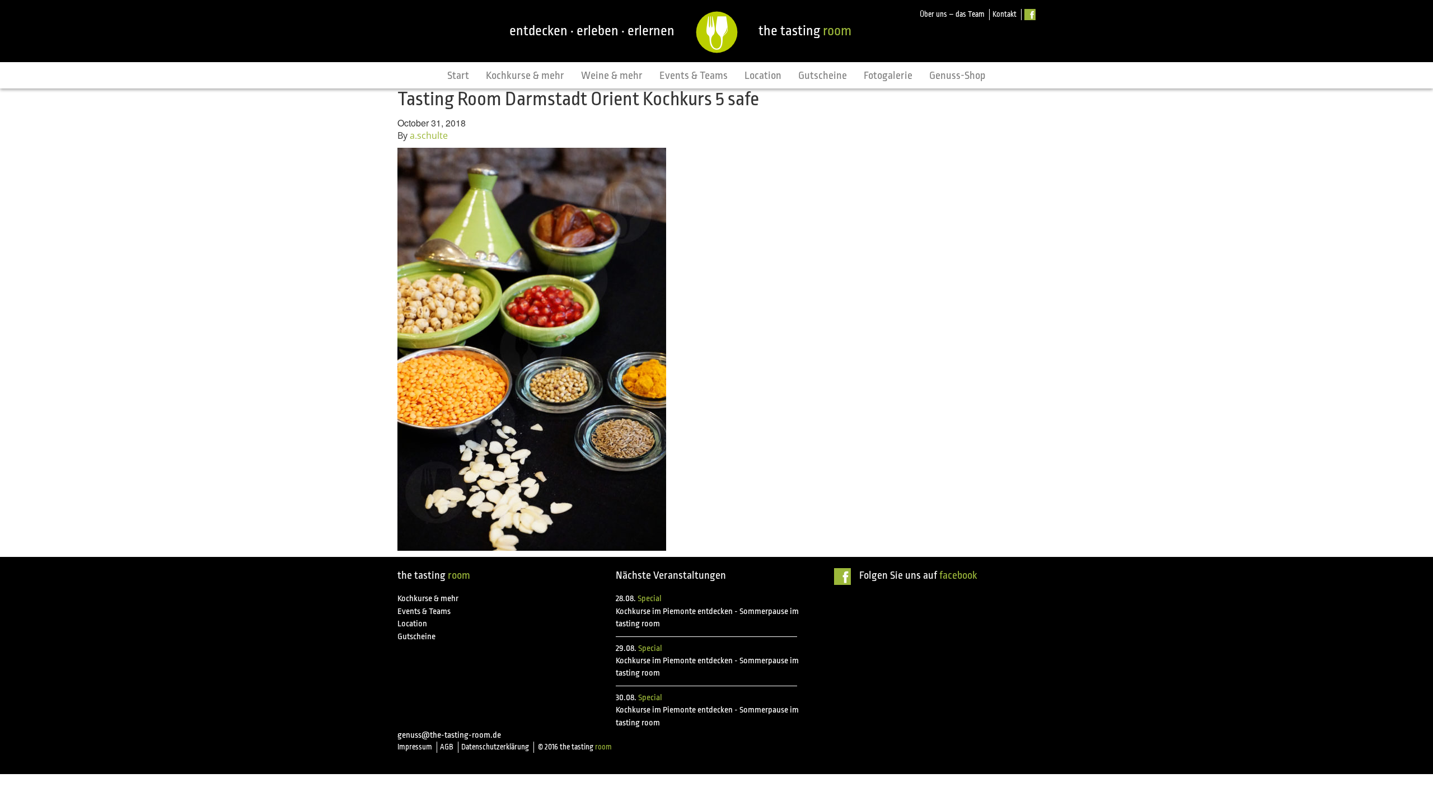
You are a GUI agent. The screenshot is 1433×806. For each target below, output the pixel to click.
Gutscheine (822, 75)
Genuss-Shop (957, 75)
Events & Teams (693, 75)
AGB (446, 747)
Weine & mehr (612, 75)
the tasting (804, 31)
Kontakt (1004, 14)
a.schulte (429, 135)
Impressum (414, 747)
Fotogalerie (888, 75)
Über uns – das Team (952, 14)
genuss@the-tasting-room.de (449, 735)
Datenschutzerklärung (495, 747)
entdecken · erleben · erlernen (592, 31)
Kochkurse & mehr (525, 75)
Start (458, 75)
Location (762, 75)
